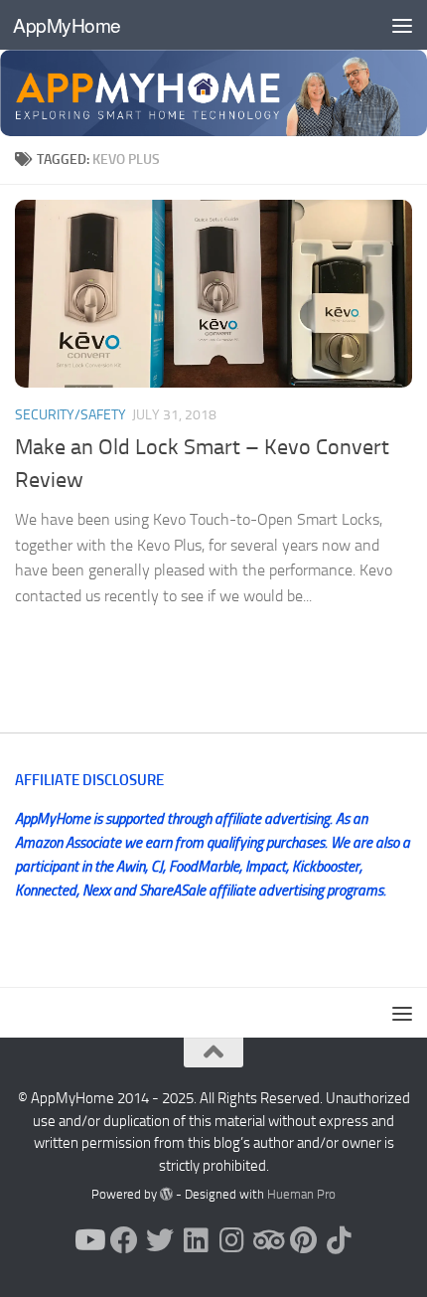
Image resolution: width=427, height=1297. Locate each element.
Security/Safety (70, 414)
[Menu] (402, 25)
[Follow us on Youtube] (88, 1240)
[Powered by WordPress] (166, 1194)
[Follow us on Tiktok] (339, 1240)
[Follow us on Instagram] (231, 1240)
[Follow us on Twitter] (160, 1240)
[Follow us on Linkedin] (196, 1240)
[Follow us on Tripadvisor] (267, 1240)
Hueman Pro (301, 1194)
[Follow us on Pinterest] (303, 1240)
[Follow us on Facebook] (124, 1240)
